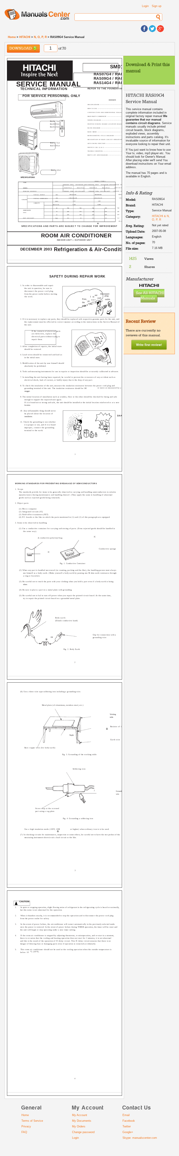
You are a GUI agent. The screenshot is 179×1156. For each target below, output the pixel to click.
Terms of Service (32, 1120)
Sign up (156, 6)
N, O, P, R (40, 37)
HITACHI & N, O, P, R (161, 217)
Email (126, 1115)
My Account (79, 1115)
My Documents (81, 1120)
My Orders (78, 1126)
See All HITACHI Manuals (150, 296)
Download (21, 48)
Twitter (126, 1126)
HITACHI (24, 37)
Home (12, 37)
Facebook (128, 1120)
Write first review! (149, 344)
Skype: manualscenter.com (139, 1137)
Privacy (26, 1126)
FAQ (24, 1132)
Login (145, 6)
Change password (83, 1132)
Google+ (127, 1132)
